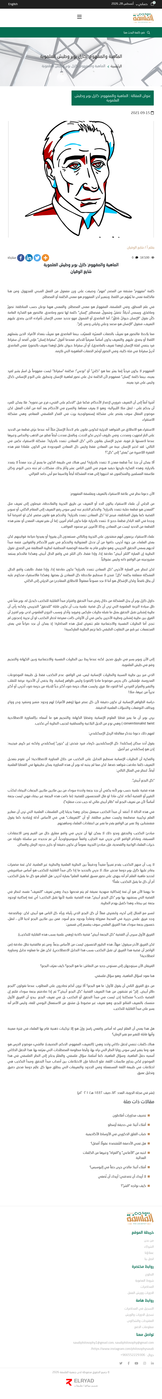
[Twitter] (37, 257)
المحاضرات (147, 1286)
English (13, 4)
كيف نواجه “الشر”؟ (133, 1185)
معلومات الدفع (144, 1327)
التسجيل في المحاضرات (139, 1308)
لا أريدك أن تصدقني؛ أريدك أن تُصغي (122, 1176)
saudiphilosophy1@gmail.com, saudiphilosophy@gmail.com (113, 1342)
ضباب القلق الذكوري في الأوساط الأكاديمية (116, 1134)
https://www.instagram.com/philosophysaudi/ (122, 1348)
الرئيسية (116, 66)
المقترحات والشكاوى (140, 1321)
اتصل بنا (149, 1259)
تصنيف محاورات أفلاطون (129, 1115)
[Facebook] (20, 257)
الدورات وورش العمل (141, 1293)
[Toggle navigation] (79, 18)
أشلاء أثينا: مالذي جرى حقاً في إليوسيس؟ (118, 1167)
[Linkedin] (29, 257)
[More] (45, 257)
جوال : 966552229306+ (137, 1355)
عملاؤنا (149, 1252)
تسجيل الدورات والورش (139, 1314)
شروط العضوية (144, 1280)
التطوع (149, 1274)
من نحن (149, 1240)
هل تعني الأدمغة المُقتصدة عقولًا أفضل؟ (118, 1143)
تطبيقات (78, 1385)
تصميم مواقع (91, 1385)
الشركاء (149, 1246)
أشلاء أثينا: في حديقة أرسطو (127, 1124)
